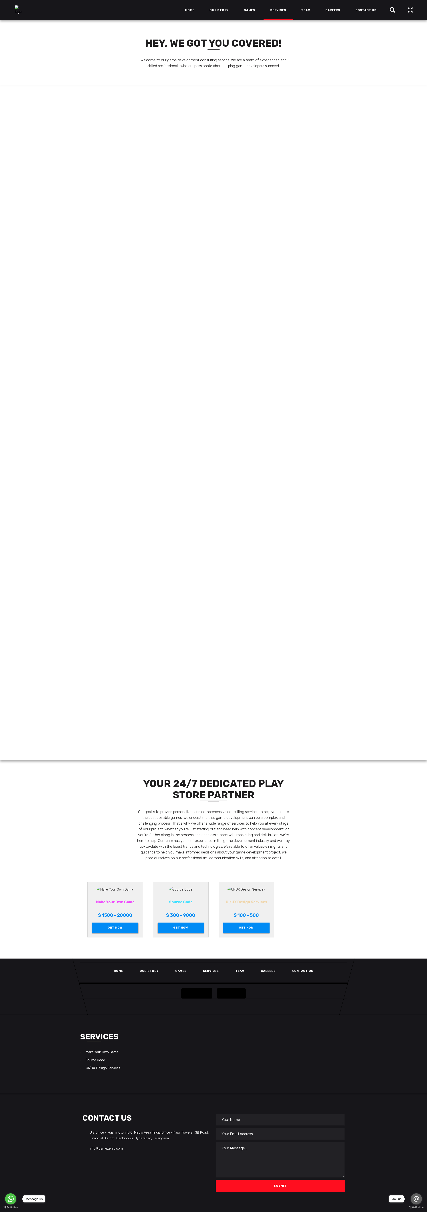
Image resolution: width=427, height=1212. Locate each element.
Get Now (115, 927)
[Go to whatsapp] (10, 1198)
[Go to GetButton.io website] (416, 1207)
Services (211, 971)
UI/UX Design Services (103, 1068)
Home (118, 971)
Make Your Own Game (102, 1052)
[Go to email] (416, 1198)
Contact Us (302, 971)
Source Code (95, 1060)
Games (181, 971)
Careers (268, 971)
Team (239, 971)
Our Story (149, 971)
